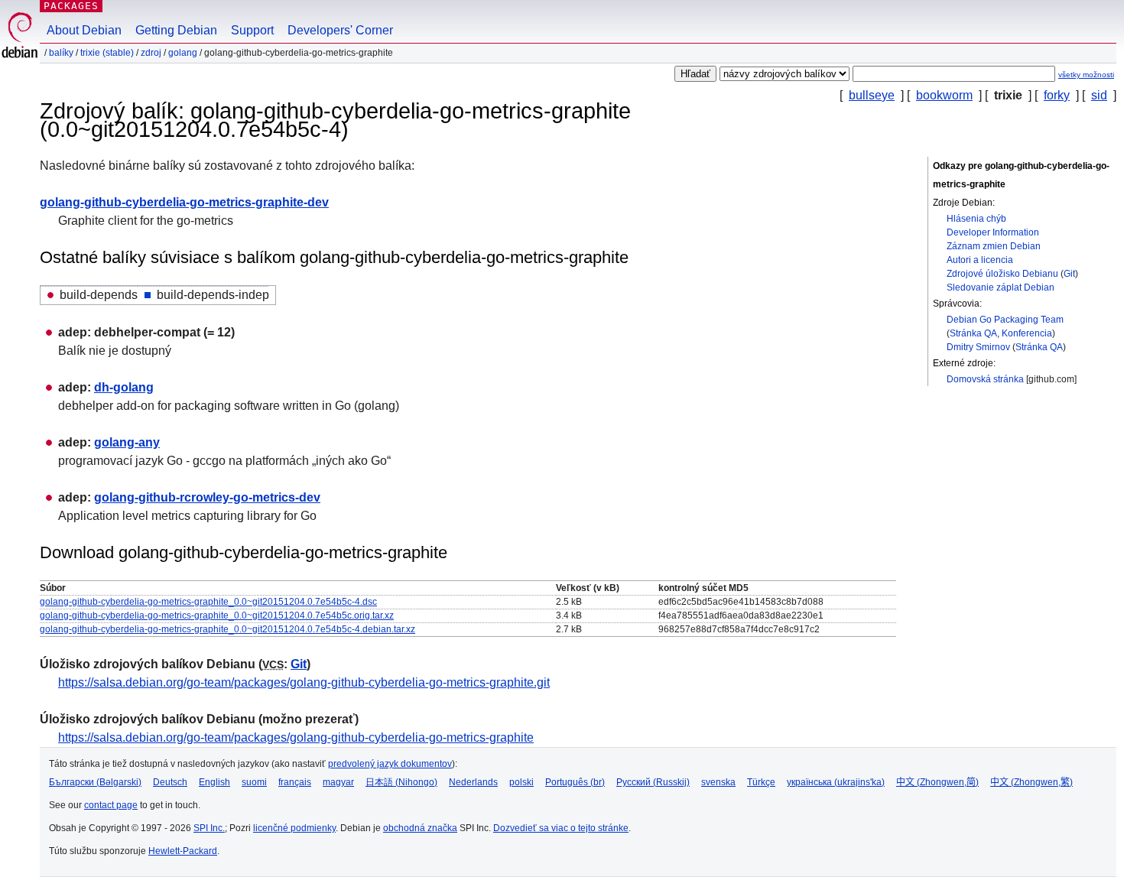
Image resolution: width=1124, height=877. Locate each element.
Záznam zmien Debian (994, 246)
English (214, 782)
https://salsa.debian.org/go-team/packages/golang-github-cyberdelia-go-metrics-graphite (296, 737)
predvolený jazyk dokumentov (390, 763)
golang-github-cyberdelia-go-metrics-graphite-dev (184, 202)
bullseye (872, 95)
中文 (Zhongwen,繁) (1031, 782)
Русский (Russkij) (653, 782)
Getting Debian (176, 30)
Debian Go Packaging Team (1005, 319)
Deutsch (170, 782)
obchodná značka (420, 828)
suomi (254, 782)
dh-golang (124, 387)
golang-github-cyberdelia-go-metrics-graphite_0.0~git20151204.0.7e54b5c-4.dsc (208, 601)
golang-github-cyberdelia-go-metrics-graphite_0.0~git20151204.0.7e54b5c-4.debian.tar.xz (227, 629)
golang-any (127, 442)
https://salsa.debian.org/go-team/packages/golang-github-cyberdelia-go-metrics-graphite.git (304, 682)
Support (252, 30)
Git (1069, 273)
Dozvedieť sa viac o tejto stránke (561, 828)
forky (1057, 95)
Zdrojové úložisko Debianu (1002, 273)
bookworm (944, 95)
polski (521, 782)
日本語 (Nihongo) (401, 782)
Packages (71, 5)
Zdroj (151, 52)
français (294, 782)
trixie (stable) (107, 52)
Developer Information (993, 232)
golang (182, 52)
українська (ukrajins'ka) (836, 782)
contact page (111, 805)
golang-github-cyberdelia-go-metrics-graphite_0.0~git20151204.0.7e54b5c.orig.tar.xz (217, 615)
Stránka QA (973, 333)
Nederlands (473, 782)
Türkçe (761, 782)
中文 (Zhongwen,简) (937, 782)
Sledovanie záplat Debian (1000, 287)
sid (1099, 95)
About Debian (84, 30)
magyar (338, 782)
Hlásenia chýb (976, 218)
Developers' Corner (340, 30)
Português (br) (575, 782)
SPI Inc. (209, 828)
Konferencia (1027, 333)
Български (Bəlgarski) (95, 782)
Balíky (61, 52)
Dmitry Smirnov (978, 347)
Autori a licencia (980, 260)
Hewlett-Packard (182, 851)
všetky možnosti (1086, 74)
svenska (718, 782)
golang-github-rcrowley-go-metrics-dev (207, 497)
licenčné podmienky (294, 828)
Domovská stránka (985, 379)
